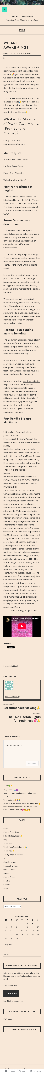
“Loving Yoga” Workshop (13, 854)
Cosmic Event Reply (11, 832)
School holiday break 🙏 (12, 836)
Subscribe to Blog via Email (22, 966)
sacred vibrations (27, 360)
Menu (22, 29)
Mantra (8, 153)
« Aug (5, 944)
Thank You (7, 843)
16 (22, 931)
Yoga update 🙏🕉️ (10, 789)
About (5, 828)
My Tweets (7, 1019)
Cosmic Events (9, 877)
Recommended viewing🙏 (21, 706)
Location (6, 881)
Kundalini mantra (16, 230)
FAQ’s (5, 888)
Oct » (11, 944)
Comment (32, 763)
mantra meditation (31, 381)
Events (6, 873)
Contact (6, 884)
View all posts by (12, 696)
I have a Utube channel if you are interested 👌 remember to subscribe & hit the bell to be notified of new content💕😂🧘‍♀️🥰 (21, 807)
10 (27, 927)
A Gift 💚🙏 (7, 786)
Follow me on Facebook (22, 1029)
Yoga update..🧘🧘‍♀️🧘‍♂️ (11, 800)
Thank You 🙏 (8, 851)
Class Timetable (9, 862)
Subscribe (11, 993)
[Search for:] (13, 954)
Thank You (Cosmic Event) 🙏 (15, 847)
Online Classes (9, 869)
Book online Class (10, 866)
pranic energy (31, 254)
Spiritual (14, 666)
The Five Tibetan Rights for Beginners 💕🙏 (24, 717)
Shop (5, 839)
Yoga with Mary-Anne (22, 17)
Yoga (5, 858)
